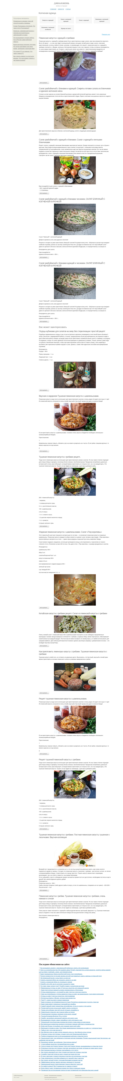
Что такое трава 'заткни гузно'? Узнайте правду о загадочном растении (62, 986)
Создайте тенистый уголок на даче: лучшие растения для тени (60, 1054)
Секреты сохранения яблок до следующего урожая (56, 982)
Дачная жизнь (61, 3)
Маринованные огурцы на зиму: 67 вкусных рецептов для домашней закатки (65, 988)
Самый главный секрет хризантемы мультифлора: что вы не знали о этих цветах (66, 1006)
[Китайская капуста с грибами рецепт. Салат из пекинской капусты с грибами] (75, 624)
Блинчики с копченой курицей (102, 20)
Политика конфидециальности (50, 1077)
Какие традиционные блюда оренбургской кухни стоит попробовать (61, 974)
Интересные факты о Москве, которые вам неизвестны (58, 998)
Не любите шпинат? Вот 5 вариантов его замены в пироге (59, 1066)
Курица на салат (66, 28)
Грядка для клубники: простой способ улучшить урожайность (60, 1010)
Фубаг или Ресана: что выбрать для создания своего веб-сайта (60, 1026)
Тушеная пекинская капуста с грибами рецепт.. (59, 457)
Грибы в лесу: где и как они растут (51, 1030)
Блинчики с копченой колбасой (48, 28)
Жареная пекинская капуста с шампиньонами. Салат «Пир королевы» (70, 532)
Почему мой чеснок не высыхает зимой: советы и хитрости (59, 1008)
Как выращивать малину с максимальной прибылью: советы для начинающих (64, 968)
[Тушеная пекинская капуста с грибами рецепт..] (75, 482)
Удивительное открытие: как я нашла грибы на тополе (58, 1012)
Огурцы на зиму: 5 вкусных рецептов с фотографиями (58, 996)
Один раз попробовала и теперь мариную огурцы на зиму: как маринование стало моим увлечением (72, 994)
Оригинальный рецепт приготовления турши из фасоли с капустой (62, 1064)
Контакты (46, 1075)
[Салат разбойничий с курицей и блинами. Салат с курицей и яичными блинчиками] (75, 170)
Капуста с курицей (47, 20)
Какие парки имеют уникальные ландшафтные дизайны (58, 1004)
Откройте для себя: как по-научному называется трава (57, 984)
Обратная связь (78, 1075)
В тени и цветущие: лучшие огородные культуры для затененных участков (64, 1056)
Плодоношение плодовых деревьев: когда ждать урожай (58, 1014)
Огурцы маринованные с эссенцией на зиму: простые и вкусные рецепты (64, 992)
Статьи (68, 9)
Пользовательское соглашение (55, 1075)
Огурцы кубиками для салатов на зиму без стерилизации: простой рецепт (72, 331)
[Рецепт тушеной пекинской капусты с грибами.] (75, 784)
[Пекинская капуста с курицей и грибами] (75, 66)
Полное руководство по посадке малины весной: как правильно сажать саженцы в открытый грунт (71, 976)
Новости (61, 9)
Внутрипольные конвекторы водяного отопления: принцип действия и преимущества (67, 1024)
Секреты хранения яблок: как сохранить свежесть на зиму (58, 980)
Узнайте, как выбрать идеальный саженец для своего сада (59, 1018)
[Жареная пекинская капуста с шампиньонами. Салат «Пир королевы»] (75, 590)
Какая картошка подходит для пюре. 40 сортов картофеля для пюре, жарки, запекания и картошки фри (24, 46)
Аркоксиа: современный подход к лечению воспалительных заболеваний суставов (23, 33)
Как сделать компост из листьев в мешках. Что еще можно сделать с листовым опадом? (24, 58)
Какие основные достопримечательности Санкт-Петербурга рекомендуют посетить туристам (70, 1002)
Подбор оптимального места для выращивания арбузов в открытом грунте (64, 1036)
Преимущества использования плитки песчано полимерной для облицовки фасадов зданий (69, 1070)
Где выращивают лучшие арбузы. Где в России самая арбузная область (23, 39)
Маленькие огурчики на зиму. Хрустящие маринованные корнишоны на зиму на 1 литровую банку (71, 1028)
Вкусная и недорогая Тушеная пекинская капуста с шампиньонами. (69, 396)
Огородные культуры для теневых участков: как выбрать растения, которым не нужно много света (71, 1048)
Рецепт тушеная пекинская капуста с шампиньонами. (63, 698)
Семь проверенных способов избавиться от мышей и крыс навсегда (62, 1058)
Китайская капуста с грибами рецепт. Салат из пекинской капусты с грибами (73, 613)
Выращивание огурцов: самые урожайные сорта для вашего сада (61, 1020)
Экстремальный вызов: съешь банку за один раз (55, 978)
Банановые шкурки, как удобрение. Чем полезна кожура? (59, 1042)
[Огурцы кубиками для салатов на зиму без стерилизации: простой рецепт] (75, 375)
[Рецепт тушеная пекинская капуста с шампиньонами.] (75, 720)
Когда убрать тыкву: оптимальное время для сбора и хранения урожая (63, 1068)
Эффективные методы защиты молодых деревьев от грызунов (60, 1062)
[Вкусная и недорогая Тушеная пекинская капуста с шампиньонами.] (75, 417)
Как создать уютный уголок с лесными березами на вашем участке (62, 1060)
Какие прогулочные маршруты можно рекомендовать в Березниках (62, 990)
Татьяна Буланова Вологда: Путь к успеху (54, 1016)
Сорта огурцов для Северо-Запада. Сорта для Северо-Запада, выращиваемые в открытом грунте (72, 1046)
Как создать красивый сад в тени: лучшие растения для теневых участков (64, 1052)
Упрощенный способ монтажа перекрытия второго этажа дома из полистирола (65, 1022)
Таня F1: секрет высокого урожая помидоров (55, 1000)
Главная (53, 9)
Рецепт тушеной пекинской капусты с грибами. (60, 759)
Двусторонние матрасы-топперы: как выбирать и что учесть (59, 1050)
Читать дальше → (44, 82)
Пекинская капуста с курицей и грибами (56, 38)
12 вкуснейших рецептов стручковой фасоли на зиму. (57, 1044)
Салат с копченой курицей (66, 20)
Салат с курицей (84, 20)
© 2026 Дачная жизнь (18, 1075)
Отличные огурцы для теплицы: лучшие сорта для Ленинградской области (64, 1034)
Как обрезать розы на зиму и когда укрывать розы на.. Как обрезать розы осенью (66, 1032)
